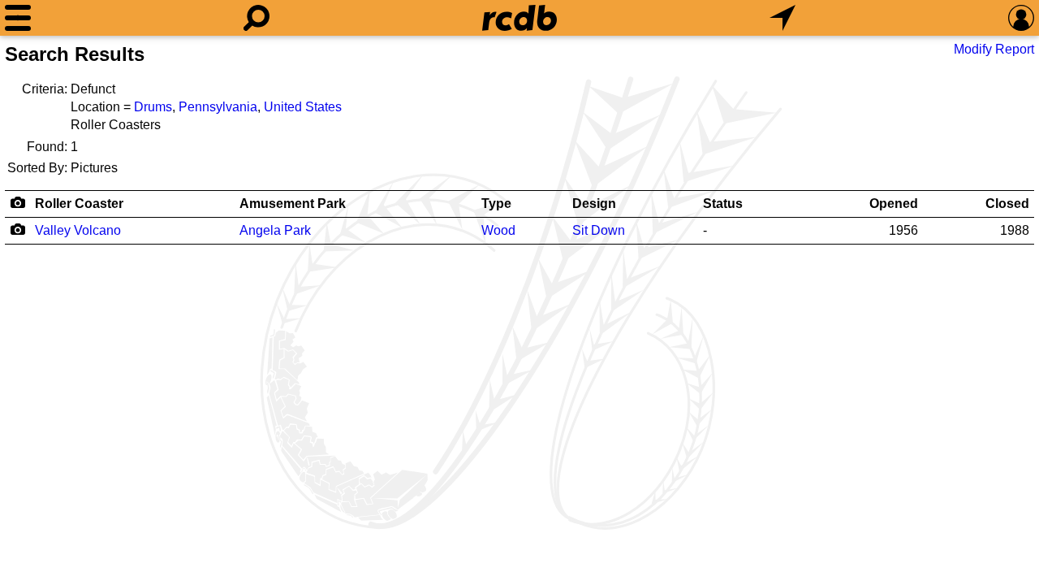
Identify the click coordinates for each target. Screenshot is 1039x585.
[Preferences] (1021, 18)
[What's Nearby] (782, 18)
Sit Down (598, 230)
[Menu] (18, 18)
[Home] (519, 18)
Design (594, 203)
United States (303, 107)
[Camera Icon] (17, 229)
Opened (893, 203)
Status (723, 203)
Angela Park (275, 230)
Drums (153, 107)
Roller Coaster (79, 203)
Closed (1007, 203)
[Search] (256, 18)
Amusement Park (292, 203)
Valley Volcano (78, 230)
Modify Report (994, 49)
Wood (498, 230)
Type (496, 203)
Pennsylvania (218, 107)
